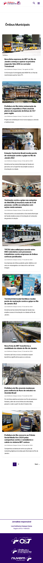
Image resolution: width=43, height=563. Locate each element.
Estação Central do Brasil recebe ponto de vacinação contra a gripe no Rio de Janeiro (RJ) (20, 155)
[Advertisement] (21, 496)
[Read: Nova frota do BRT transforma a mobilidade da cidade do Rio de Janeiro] (21, 332)
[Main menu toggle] (38, 3)
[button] (34, 3)
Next (37, 464)
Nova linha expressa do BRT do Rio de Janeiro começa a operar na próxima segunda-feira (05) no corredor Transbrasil (20, 62)
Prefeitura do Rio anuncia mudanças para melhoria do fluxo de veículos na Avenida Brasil (20, 390)
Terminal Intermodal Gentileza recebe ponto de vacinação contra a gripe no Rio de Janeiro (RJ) (21, 301)
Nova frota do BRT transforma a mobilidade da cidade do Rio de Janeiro (20, 347)
